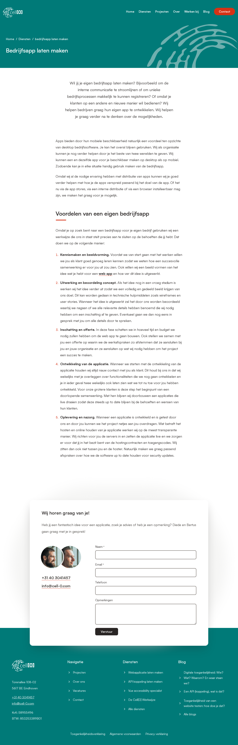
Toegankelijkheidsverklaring (87, 734)
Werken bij (191, 11)
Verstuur (106, 631)
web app (105, 273)
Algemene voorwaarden (125, 734)
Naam (99, 546)
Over (176, 11)
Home (130, 11)
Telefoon (101, 582)
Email (98, 564)
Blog (206, 11)
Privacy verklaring (156, 734)
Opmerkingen (104, 600)
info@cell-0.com (56, 586)
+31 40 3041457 (56, 577)
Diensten (145, 11)
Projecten (162, 11)
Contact (224, 11)
